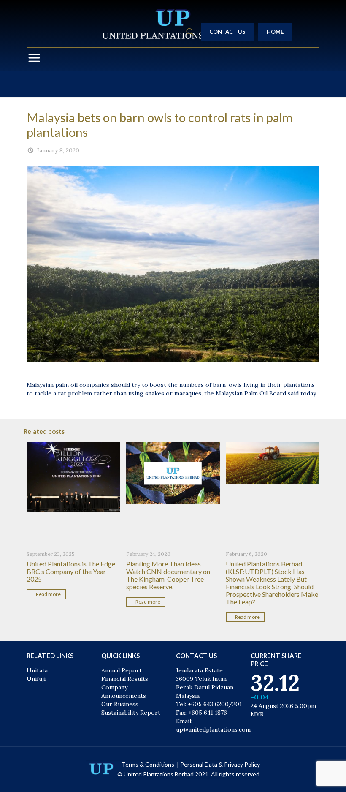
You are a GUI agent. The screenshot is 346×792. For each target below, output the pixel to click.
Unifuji (36, 679)
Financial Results (124, 679)
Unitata (37, 670)
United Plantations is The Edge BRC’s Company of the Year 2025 (71, 571)
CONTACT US (227, 31)
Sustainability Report (130, 712)
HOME (275, 31)
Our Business (119, 704)
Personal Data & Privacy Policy (220, 764)
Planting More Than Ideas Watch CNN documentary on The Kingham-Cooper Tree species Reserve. (168, 575)
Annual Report (121, 670)
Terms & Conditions (149, 764)
